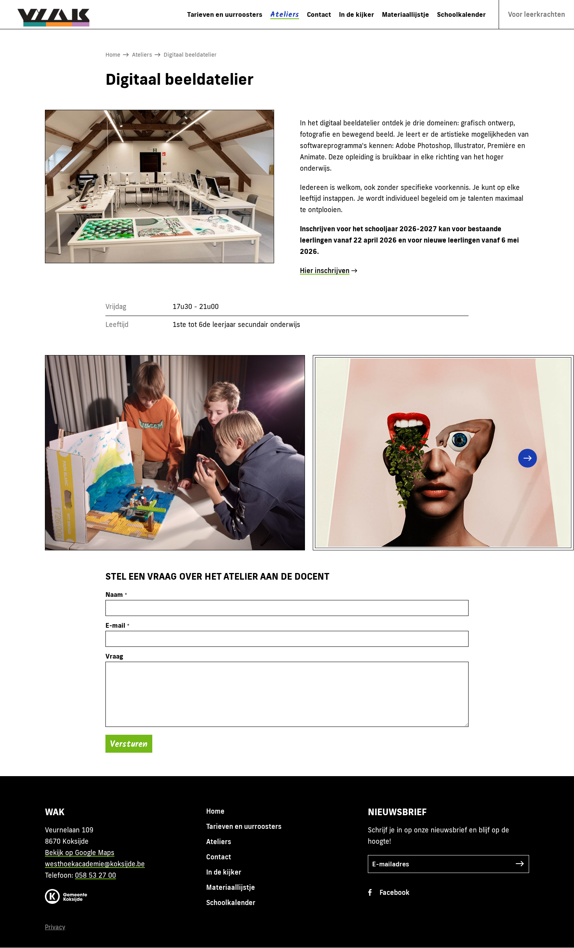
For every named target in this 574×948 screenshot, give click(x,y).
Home (112, 54)
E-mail (115, 625)
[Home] (58, 14)
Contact (319, 14)
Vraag (114, 656)
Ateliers (284, 15)
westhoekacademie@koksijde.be (95, 864)
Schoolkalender (461, 14)
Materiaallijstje (405, 14)
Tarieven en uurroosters (224, 14)
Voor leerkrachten (536, 14)
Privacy (55, 927)
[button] (62, 458)
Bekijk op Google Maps (79, 852)
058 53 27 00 (95, 875)
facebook (395, 892)
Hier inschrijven (324, 270)
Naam (114, 594)
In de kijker (356, 14)
